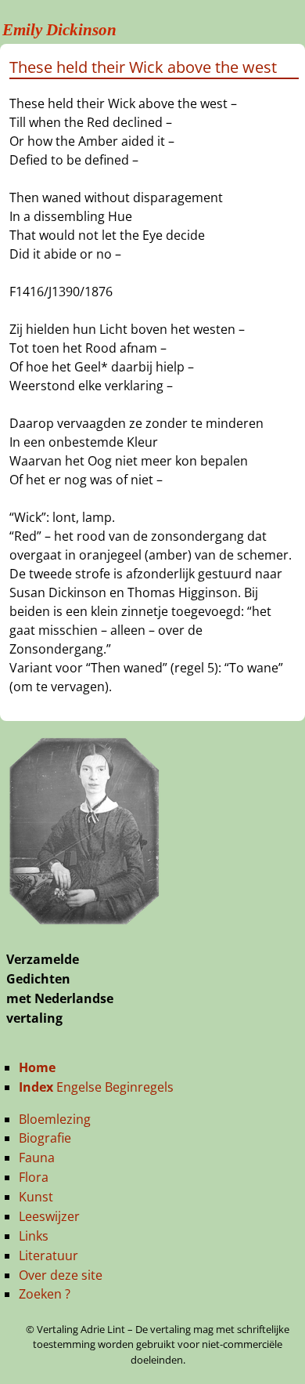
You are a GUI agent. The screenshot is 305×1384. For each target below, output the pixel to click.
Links (33, 1236)
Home (37, 1067)
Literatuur (48, 1255)
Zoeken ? (44, 1293)
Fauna (37, 1157)
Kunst (36, 1196)
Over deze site (60, 1275)
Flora (33, 1177)
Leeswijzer (49, 1216)
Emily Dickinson (59, 29)
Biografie (45, 1138)
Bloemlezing (55, 1119)
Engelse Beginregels (96, 1087)
